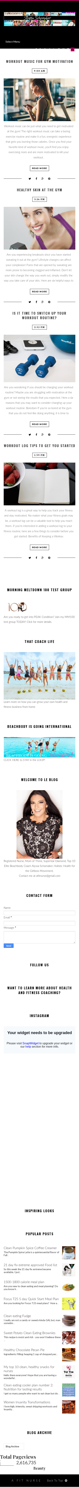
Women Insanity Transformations (27, 1402)
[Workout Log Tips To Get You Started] (39, 484)
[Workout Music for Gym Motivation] (39, 99)
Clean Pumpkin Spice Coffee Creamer (30, 1248)
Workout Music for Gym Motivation (39, 61)
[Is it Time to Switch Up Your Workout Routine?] (39, 358)
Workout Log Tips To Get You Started (39, 445)
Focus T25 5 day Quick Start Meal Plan (31, 1299)
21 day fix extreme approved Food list (30, 1265)
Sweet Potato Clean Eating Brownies (29, 1333)
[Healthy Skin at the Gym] (39, 228)
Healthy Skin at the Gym (39, 190)
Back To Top (55, 1480)
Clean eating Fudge (17, 1316)
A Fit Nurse (27, 1480)
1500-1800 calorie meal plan (24, 1282)
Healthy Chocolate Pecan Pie (24, 1350)
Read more (39, 168)
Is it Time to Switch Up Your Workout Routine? (39, 315)
